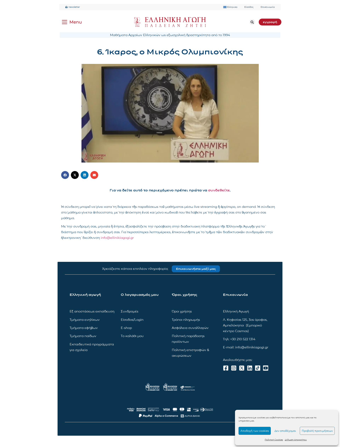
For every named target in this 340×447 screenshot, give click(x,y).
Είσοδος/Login (132, 320)
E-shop (126, 328)
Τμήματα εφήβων (84, 328)
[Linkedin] (250, 368)
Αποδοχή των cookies (254, 430)
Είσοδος (249, 7)
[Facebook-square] (226, 368)
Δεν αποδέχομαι (285, 430)
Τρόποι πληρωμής (186, 320)
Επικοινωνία (268, 7)
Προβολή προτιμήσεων (317, 430)
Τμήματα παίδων (83, 336)
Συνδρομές (129, 311)
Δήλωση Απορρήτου (296, 439)
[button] (252, 22)
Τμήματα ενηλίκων (85, 320)
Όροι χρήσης (182, 311)
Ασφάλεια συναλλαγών (190, 328)
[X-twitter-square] (242, 368)
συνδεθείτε (219, 190)
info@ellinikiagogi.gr (117, 238)
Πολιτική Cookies (274, 439)
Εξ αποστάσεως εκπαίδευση (92, 311)
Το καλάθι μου (132, 336)
